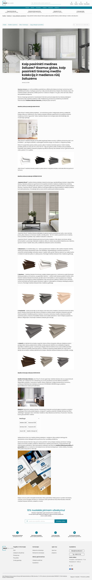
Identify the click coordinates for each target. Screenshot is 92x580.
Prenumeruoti (57, 304)
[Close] (67, 272)
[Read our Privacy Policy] (66, 298)
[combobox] (56, 291)
